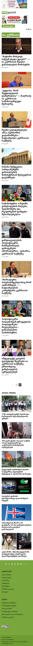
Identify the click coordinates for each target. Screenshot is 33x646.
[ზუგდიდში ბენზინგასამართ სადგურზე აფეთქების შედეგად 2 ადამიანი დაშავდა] (16, 459)
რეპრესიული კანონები (9, 611)
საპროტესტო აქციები (9, 605)
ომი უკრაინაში (7, 608)
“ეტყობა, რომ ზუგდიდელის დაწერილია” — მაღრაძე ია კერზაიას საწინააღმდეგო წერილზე (16, 97)
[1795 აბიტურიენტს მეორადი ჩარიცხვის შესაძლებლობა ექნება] (16, 404)
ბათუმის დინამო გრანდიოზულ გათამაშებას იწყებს (15, 498)
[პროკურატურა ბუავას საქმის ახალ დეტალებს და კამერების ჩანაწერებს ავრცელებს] (16, 430)
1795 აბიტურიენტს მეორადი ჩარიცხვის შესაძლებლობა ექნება (15, 416)
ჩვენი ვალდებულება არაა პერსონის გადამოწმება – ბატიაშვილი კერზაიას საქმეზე (15, 135)
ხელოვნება (6, 586)
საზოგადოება (6, 577)
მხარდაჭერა (8, 26)
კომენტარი (5, 583)
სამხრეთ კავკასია (8, 589)
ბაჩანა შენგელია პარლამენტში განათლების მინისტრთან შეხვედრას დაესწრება (16, 172)
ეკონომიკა (5, 580)
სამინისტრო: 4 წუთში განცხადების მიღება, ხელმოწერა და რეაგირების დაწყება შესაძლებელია (15, 209)
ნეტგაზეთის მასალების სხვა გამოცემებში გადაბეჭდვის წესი (14, 642)
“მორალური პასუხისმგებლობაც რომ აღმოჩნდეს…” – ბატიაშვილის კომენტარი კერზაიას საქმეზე (16, 286)
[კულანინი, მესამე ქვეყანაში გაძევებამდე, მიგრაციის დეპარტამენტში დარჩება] (16, 541)
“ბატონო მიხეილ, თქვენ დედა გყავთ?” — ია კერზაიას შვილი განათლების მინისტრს (16, 60)
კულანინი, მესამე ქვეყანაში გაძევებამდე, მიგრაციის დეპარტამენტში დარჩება (15, 554)
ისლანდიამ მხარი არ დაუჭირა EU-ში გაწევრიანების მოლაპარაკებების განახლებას (16, 526)
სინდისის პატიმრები (9, 603)
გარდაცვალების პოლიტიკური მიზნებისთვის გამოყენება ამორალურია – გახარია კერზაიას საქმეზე (16, 247)
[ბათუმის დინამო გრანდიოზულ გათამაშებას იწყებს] (16, 486)
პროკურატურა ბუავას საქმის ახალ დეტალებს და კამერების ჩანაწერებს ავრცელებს (16, 444)
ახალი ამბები (6, 574)
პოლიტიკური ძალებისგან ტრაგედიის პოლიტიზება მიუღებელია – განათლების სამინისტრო (16, 325)
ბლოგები (5, 592)
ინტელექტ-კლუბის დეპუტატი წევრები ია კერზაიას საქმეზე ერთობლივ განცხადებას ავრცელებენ (15, 365)
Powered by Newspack (8, 639)
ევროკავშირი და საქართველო (12, 614)
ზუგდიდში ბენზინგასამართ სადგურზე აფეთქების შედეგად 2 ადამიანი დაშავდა (16, 471)
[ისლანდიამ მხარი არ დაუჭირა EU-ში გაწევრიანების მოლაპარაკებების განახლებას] (16, 512)
